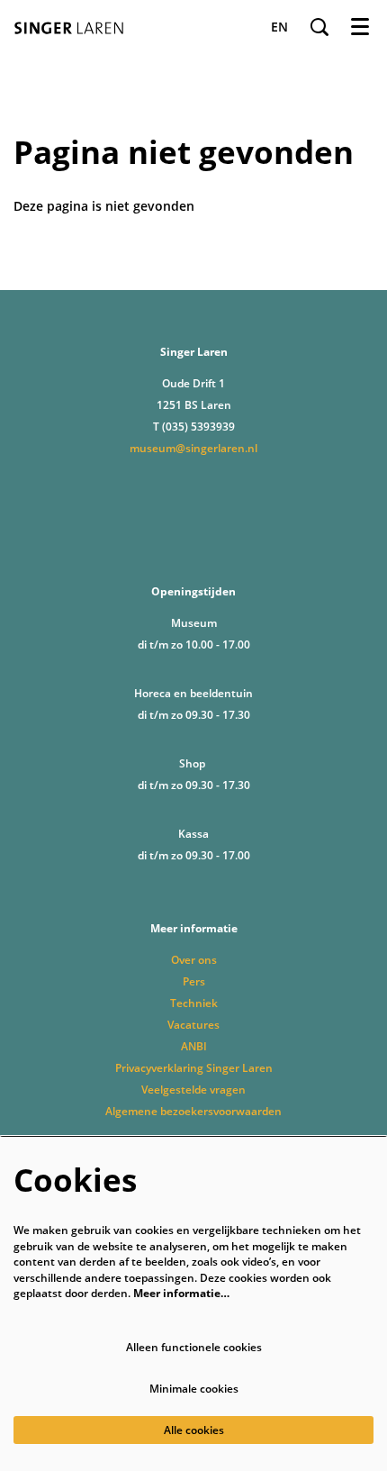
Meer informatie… (181, 1293)
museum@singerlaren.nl (193, 448)
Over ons (194, 959)
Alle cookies (194, 1430)
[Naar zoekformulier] (319, 27)
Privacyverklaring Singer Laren (194, 1068)
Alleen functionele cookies (194, 1347)
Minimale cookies (193, 1388)
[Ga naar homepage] (73, 27)
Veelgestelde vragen (193, 1089)
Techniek (194, 1003)
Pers (194, 981)
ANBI (194, 1046)
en (279, 27)
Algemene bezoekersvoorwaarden (193, 1111)
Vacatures (193, 1024)
